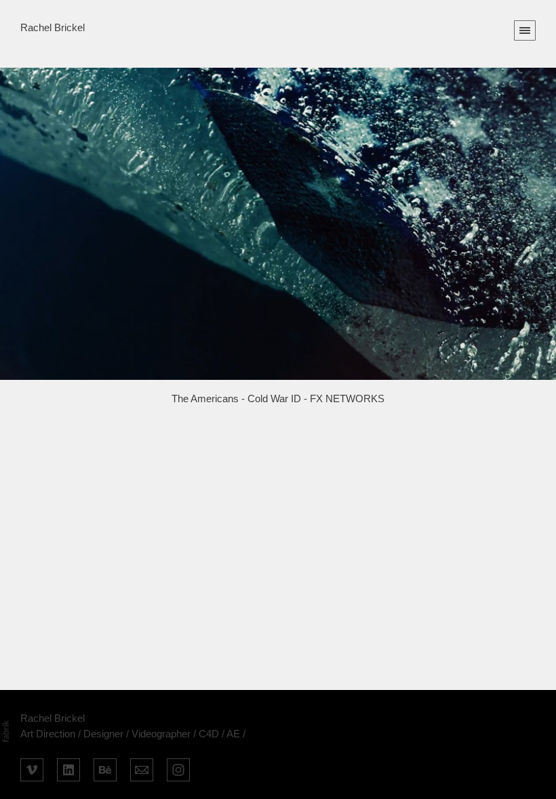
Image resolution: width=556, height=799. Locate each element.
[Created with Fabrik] (5, 731)
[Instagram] (178, 768)
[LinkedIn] (68, 768)
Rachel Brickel (52, 718)
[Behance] (105, 768)
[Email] (141, 768)
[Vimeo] (31, 768)
